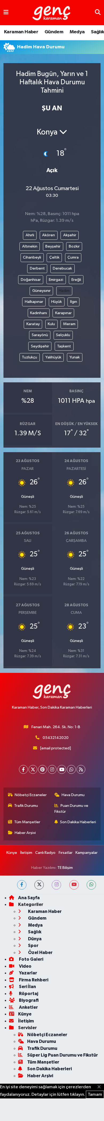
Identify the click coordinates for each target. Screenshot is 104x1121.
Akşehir (69, 235)
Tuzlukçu (29, 357)
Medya (77, 32)
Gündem (54, 32)
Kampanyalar (86, 853)
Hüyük (56, 302)
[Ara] (98, 12)
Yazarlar (27, 973)
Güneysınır (41, 291)
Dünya (34, 939)
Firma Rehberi (33, 980)
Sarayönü (40, 335)
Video (24, 966)
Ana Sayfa (29, 897)
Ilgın (73, 302)
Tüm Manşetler (27, 822)
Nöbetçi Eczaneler (31, 795)
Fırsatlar (66, 853)
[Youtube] (61, 769)
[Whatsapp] (71, 769)
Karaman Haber (21, 32)
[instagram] (56, 885)
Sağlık (97, 32)
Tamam (95, 1094)
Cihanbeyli (32, 257)
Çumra (73, 257)
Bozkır (74, 246)
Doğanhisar (31, 280)
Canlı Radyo (45, 853)
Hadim (64, 291)
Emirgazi (56, 280)
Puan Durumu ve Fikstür (71, 809)
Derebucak (62, 268)
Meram (69, 324)
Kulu (51, 324)
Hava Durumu (73, 795)
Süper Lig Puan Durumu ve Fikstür (62, 1055)
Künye (11, 853)
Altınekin (29, 246)
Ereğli (76, 280)
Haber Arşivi (25, 833)
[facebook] (21, 885)
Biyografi (28, 1000)
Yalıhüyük (53, 357)
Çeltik (54, 257)
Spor (32, 945)
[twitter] (39, 885)
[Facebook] (23, 769)
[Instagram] (52, 769)
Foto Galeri (30, 959)
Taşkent (64, 346)
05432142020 (56, 738)
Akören (48, 235)
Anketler (28, 1007)
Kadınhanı (38, 313)
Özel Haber (40, 952)
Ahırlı (30, 235)
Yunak (74, 357)
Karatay (33, 324)
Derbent (37, 268)
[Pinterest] (42, 769)
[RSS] (81, 769)
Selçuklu (63, 335)
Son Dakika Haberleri (78, 822)
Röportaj (28, 993)
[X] (33, 769)
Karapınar (63, 313)
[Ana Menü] (6, 12)
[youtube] (74, 885)
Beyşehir (53, 246)
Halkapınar (34, 302)
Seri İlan (27, 986)
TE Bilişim (65, 868)
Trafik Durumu (26, 806)
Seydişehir (40, 346)
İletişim (26, 853)
